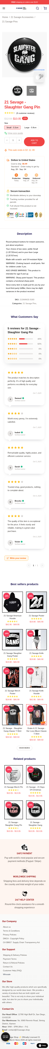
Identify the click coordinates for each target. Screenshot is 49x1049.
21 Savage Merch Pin (13, 787)
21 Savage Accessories (22, 17)
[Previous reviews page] (28, 565)
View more (24, 748)
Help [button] (44, 1046)
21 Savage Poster (36, 616)
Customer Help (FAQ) (12, 970)
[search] (37, 8)
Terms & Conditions (11, 931)
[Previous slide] (6, 55)
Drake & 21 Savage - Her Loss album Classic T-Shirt (36, 731)
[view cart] (45, 8)
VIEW (12, 610)
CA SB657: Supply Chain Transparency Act (21, 942)
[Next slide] (42, 55)
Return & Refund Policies (13, 963)
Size (6, 123)
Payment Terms (9, 959)
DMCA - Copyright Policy (13, 938)
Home (5, 17)
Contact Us (8, 967)
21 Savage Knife (36, 653)
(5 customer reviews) (25, 113)
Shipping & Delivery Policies (15, 955)
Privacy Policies (9, 935)
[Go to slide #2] (31, 91)
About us (7, 927)
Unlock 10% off (5, 1036)
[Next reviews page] (42, 565)
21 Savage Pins (10, 21)
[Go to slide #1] (17, 91)
